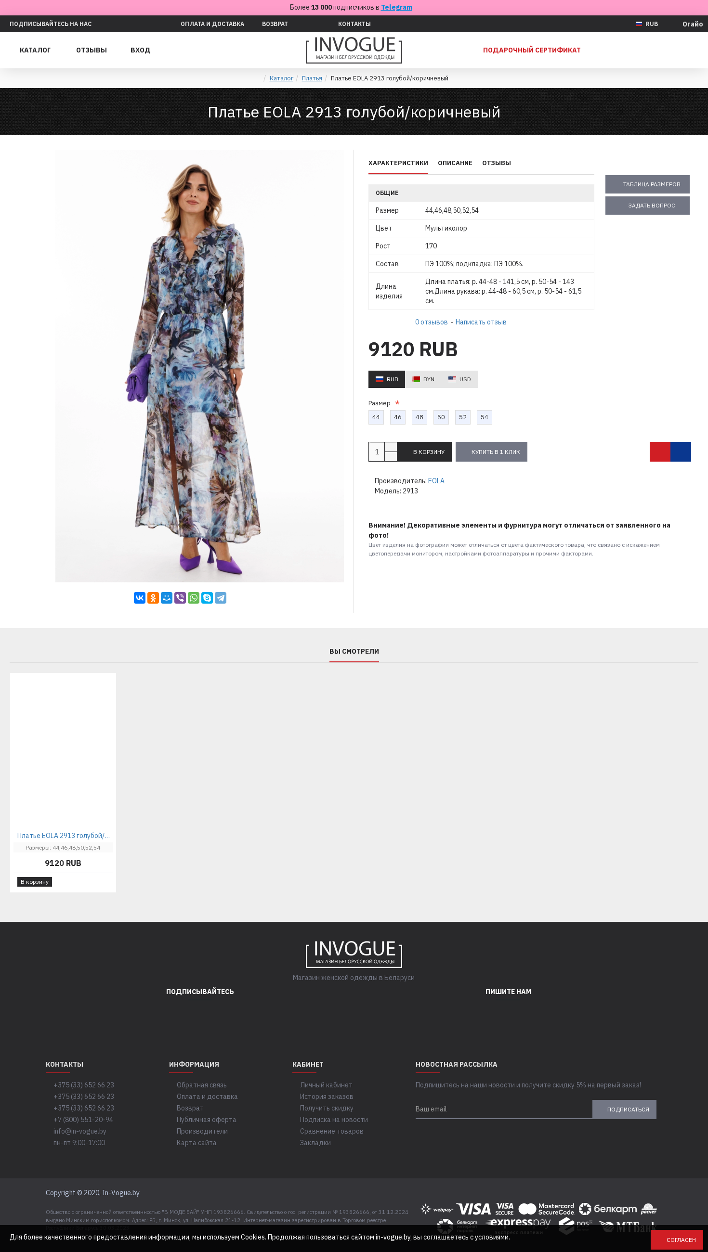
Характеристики (398, 163)
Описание (455, 163)
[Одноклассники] (153, 598)
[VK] (224, 1019)
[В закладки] (660, 452)
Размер (380, 403)
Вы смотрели (354, 651)
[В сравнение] (680, 452)
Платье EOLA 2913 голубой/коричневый (65, 835)
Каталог (281, 78)
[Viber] (180, 598)
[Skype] (207, 598)
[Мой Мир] (166, 598)
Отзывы (496, 163)
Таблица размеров (652, 184)
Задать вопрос (652, 205)
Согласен (681, 1239)
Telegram (396, 7)
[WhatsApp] (193, 598)
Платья (312, 78)
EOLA (436, 481)
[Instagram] (176, 1019)
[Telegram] (220, 598)
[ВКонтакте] (139, 598)
